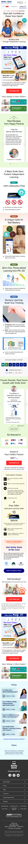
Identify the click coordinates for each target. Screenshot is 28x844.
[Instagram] (14, 775)
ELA (20, 372)
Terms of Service (16, 835)
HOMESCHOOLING (15, 370)
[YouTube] (18, 775)
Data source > (21, 425)
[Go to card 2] (14, 425)
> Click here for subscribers (14, 828)
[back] (3, 144)
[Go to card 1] (10, 164)
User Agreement (4, 806)
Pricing (4, 785)
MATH (10, 372)
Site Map (5, 801)
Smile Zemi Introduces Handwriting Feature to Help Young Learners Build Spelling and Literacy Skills (14, 752)
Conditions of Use (14, 806)
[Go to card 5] (16, 163)
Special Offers (6, 781)
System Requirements (8, 797)
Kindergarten (14, 6)
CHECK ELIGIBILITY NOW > (14, 570)
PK (3, 365)
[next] (24, 144)
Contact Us (6, 793)
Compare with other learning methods (13, 739)
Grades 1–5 (23, 6)
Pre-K (5, 6)
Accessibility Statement (14, 809)
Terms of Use (4, 808)
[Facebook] (10, 775)
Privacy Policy (23, 806)
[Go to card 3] (13, 163)
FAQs (4, 789)
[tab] (5, 6)
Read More (14, 429)
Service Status (23, 808)
